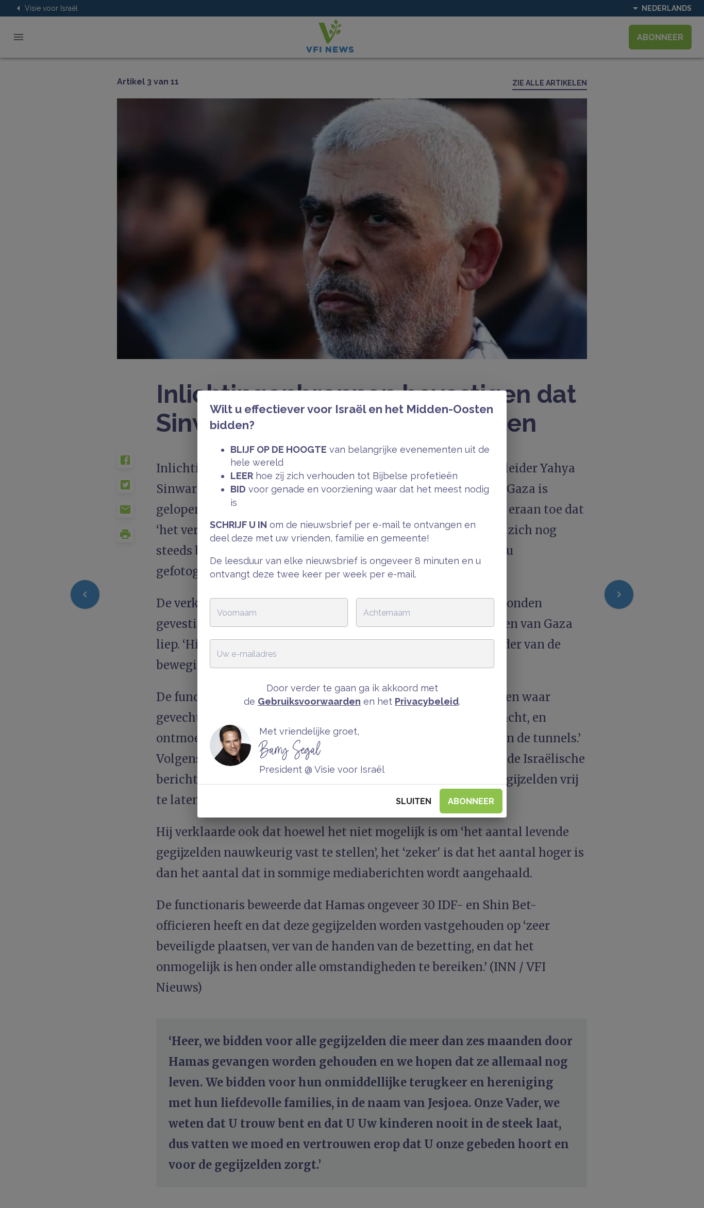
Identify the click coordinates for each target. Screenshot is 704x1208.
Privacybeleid (427, 701)
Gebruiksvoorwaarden (309, 701)
